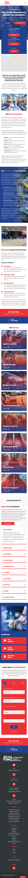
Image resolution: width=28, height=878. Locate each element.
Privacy (14, 852)
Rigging (14, 831)
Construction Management (14, 821)
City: (4, 717)
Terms (14, 851)
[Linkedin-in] (14, 868)
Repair (14, 836)
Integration (14, 838)
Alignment (14, 840)
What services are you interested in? (11, 697)
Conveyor (14, 843)
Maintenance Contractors (14, 816)
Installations (14, 830)
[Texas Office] (14, 795)
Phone (14, 778)
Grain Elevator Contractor (14, 818)
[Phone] (14, 774)
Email (14, 768)
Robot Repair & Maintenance (14, 841)
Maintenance (14, 828)
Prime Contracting (14, 819)
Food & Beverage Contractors (14, 814)
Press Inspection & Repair (14, 835)
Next (14, 727)
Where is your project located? (9, 706)
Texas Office (14, 799)
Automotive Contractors (14, 809)
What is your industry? (8, 688)
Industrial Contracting (14, 811)
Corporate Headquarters (14, 788)
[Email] (14, 764)
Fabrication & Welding (14, 833)
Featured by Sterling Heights (14, 860)
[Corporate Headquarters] (14, 784)
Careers (14, 849)
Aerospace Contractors (14, 813)
